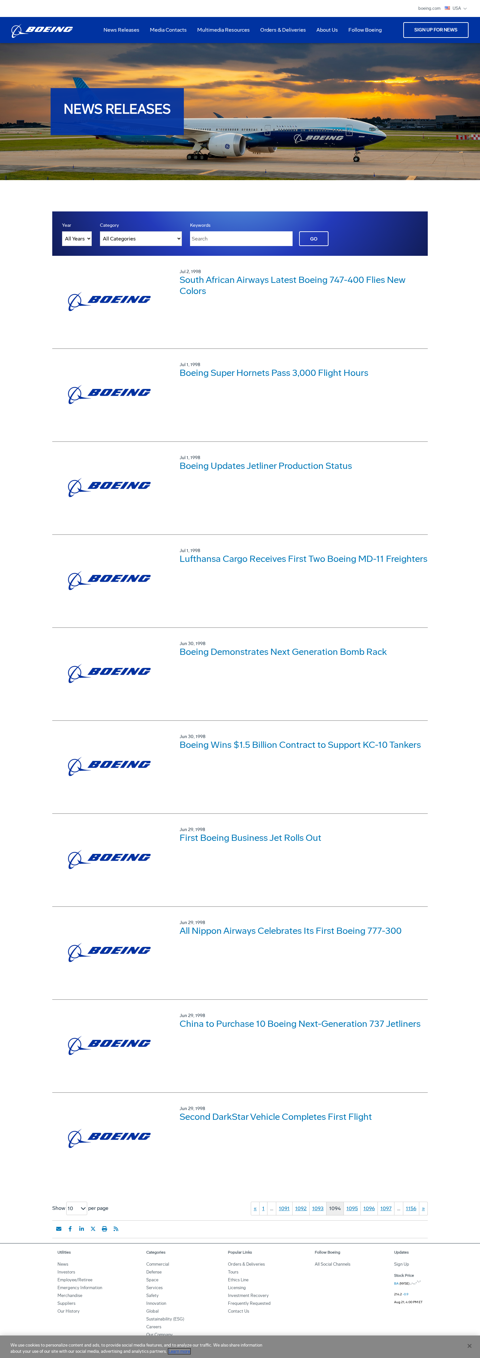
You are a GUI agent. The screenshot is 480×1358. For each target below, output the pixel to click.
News (62, 1264)
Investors (66, 1272)
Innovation (156, 1303)
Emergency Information (79, 1287)
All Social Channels (332, 1264)
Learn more (179, 1351)
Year (66, 225)
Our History (68, 1311)
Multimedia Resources (221, 32)
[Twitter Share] (93, 1229)
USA (457, 8)
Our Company (159, 1334)
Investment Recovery (248, 1295)
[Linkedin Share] (82, 1229)
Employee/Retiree (74, 1279)
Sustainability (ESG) (165, 1319)
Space (152, 1279)
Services (154, 1287)
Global (152, 1311)
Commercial (157, 1264)
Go (313, 239)
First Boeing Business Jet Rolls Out (250, 837)
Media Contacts (168, 30)
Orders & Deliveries (280, 32)
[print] (104, 1229)
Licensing (237, 1287)
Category (109, 225)
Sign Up (401, 1264)
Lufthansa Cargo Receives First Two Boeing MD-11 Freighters (303, 558)
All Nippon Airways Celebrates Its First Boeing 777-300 (291, 930)
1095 (352, 1208)
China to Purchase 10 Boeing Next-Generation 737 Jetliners (300, 1023)
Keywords (200, 225)
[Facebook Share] (70, 1229)
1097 (386, 1208)
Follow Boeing (365, 30)
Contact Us (238, 1311)
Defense (154, 1272)
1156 (411, 1208)
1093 (318, 1208)
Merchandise (69, 1295)
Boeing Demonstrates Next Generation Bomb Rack (283, 651)
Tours (233, 1272)
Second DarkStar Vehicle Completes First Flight (276, 1116)
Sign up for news (435, 30)
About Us (324, 32)
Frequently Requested (249, 1303)
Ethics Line (238, 1279)
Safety (152, 1295)
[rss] (116, 1229)
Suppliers (66, 1303)
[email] (59, 1229)
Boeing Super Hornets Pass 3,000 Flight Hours (274, 372)
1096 (369, 1208)
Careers (153, 1326)
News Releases (121, 30)
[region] (240, 1346)
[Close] (469, 1346)
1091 (284, 1208)
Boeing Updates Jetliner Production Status (266, 465)
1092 (301, 1208)
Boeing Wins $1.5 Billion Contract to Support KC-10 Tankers (300, 744)
